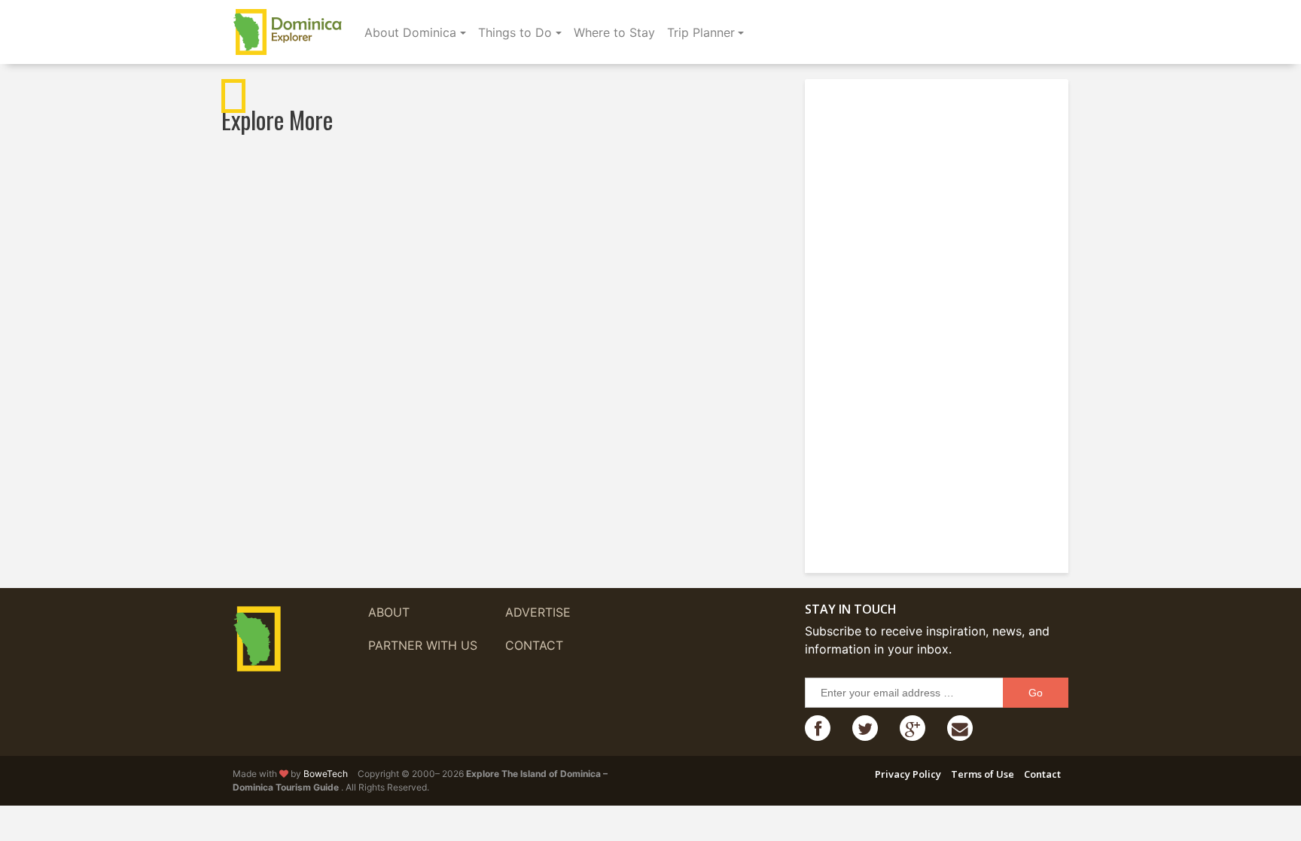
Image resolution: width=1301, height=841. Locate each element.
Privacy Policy (908, 774)
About (389, 612)
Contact (534, 645)
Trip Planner (701, 32)
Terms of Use (982, 774)
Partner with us (422, 645)
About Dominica (410, 32)
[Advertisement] (940, 320)
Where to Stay (614, 32)
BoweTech (325, 773)
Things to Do (515, 32)
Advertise (538, 612)
